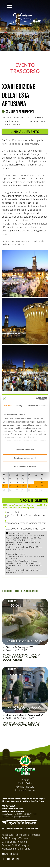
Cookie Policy (25, 783)
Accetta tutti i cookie (25, 449)
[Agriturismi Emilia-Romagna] (29, 6)
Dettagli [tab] (19, 405)
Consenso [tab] (7, 405)
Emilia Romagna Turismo (15, 838)
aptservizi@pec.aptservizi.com (18, 816)
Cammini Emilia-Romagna (15, 845)
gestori (15, 854)
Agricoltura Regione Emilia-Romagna (21, 834)
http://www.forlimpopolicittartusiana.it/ (25, 528)
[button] (9, 6)
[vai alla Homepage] (25, 15)
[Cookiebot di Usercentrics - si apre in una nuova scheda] (36, 398)
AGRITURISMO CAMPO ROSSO (25, 641)
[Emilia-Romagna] (19, 822)
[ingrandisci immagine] (25, 273)
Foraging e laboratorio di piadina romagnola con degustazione (22, 657)
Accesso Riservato (25, 786)
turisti (6, 854)
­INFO (12, 601)
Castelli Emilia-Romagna (14, 841)
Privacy (25, 779)
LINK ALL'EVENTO (25, 131)
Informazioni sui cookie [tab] (37, 405)
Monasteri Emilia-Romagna (16, 848)
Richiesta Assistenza (25, 790)
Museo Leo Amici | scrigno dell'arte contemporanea (21, 723)
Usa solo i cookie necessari (25, 466)
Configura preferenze (23, 458)
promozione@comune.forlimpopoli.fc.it (25, 522)
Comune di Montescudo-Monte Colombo (25, 708)
